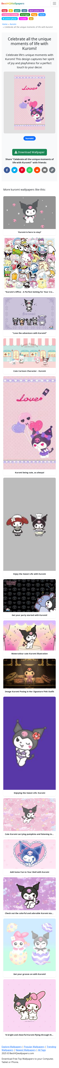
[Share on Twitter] (14, 170)
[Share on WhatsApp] (29, 170)
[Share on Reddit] (37, 170)
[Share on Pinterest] (22, 170)
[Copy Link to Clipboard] (52, 170)
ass (31, 18)
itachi (42, 14)
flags (34, 14)
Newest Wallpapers (26, 1050)
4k (11, 10)
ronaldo (23, 18)
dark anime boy (36, 10)
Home (5, 24)
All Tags (42, 1050)
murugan (25, 14)
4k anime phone (10, 18)
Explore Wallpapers (12, 1046)
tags (4, 10)
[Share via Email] (45, 170)
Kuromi (13, 24)
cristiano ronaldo (10, 14)
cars (24, 10)
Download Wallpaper (31, 152)
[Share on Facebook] (7, 170)
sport (17, 10)
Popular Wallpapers (34, 1046)
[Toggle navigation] (54, 3)
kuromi (30, 138)
